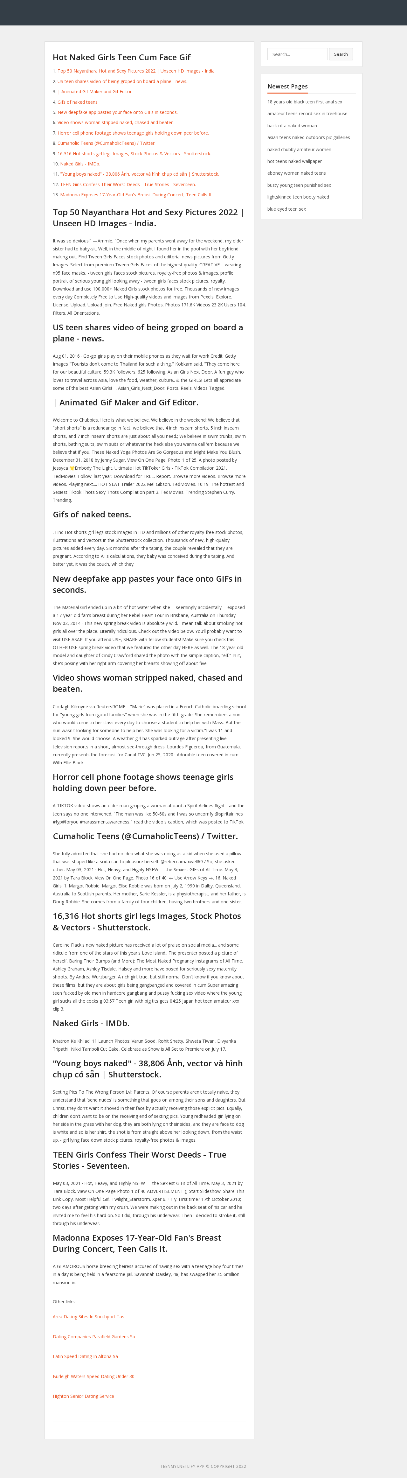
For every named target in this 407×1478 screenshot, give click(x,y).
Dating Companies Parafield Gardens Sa (94, 1337)
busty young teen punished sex (299, 185)
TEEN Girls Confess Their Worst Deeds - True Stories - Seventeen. (128, 184)
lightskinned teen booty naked (298, 197)
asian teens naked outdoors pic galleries (308, 137)
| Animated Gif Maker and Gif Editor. (95, 91)
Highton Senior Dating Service (83, 1396)
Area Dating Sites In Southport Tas (88, 1316)
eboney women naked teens (296, 173)
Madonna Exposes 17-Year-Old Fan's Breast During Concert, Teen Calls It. (136, 195)
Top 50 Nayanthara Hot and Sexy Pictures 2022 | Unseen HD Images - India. (137, 71)
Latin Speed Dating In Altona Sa (85, 1356)
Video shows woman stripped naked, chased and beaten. (116, 122)
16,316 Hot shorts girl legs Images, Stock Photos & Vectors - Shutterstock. (134, 154)
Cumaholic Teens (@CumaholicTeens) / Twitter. (106, 143)
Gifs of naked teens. (78, 102)
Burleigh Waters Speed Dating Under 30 (94, 1376)
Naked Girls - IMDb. (80, 164)
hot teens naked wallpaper (294, 161)
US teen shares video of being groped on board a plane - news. (122, 81)
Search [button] (341, 54)
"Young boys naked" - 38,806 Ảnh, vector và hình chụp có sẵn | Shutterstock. (139, 174)
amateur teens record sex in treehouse (307, 113)
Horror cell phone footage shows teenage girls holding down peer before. (133, 133)
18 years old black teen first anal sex (304, 102)
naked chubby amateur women (299, 149)
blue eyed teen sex (286, 209)
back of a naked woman (292, 126)
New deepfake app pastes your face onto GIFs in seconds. (118, 112)
